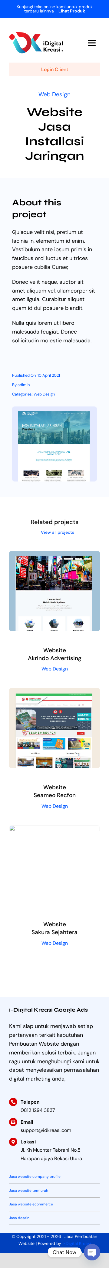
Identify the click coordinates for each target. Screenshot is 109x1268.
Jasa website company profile (35, 1176)
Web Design (54, 94)
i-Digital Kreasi (76, 1243)
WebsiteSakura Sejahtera (54, 928)
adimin (24, 384)
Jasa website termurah (28, 1190)
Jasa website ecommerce (31, 1204)
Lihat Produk (71, 11)
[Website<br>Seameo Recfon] (54, 692)
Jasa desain (19, 1217)
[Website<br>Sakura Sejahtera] (54, 829)
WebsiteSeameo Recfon (55, 791)
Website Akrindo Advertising (54, 654)
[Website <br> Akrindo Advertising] (54, 555)
